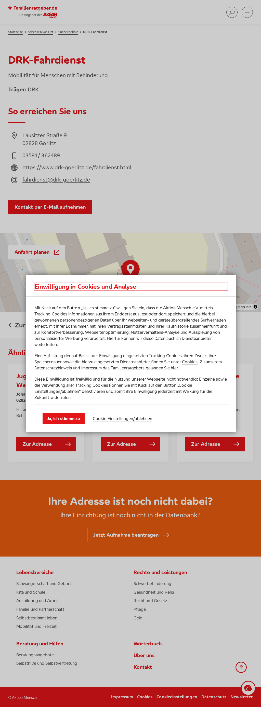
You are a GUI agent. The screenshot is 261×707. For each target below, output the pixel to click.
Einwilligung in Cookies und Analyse (85, 286)
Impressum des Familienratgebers (113, 368)
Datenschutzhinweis (53, 368)
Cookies (190, 362)
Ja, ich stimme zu (63, 418)
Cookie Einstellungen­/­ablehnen (122, 418)
